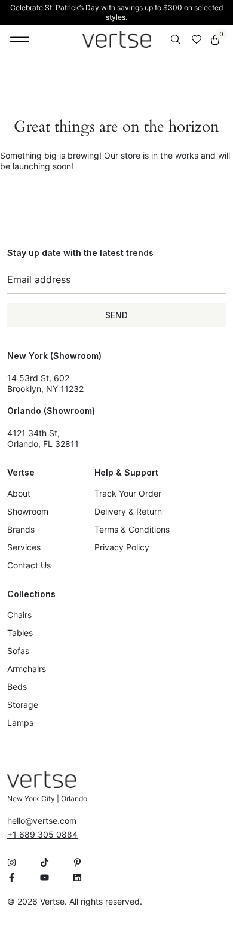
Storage (22, 704)
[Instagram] (11, 862)
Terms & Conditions (132, 529)
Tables (20, 633)
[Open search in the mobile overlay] (177, 40)
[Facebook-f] (11, 877)
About (18, 493)
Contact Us (29, 565)
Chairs (19, 615)
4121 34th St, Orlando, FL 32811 (43, 438)
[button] (20, 39)
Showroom (27, 511)
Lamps (20, 722)
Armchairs (26, 669)
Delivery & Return (128, 511)
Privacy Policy (121, 547)
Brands (21, 529)
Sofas (18, 651)
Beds (17, 686)
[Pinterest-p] (77, 862)
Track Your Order (127, 493)
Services (24, 547)
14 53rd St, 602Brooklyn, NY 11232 (45, 383)
